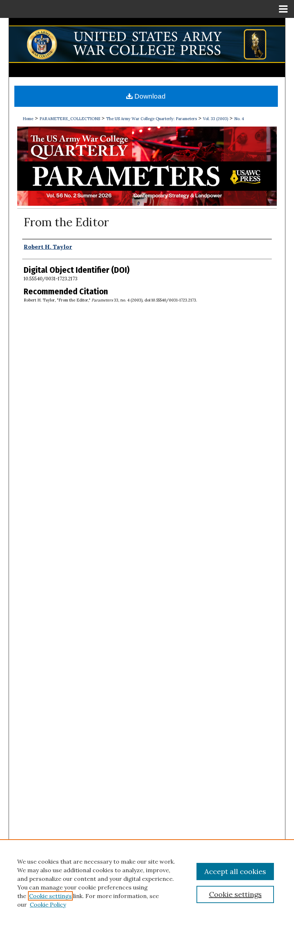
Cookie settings (50, 895)
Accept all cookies (235, 871)
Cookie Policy (48, 904)
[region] (147, 882)
